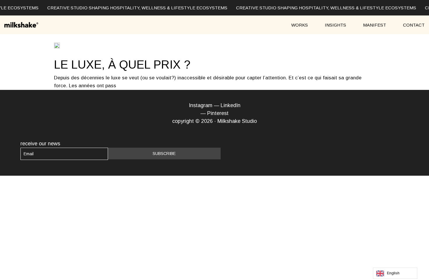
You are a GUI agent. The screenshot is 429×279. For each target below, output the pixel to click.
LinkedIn (230, 105)
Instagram (200, 105)
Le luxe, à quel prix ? (122, 64)
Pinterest (218, 113)
